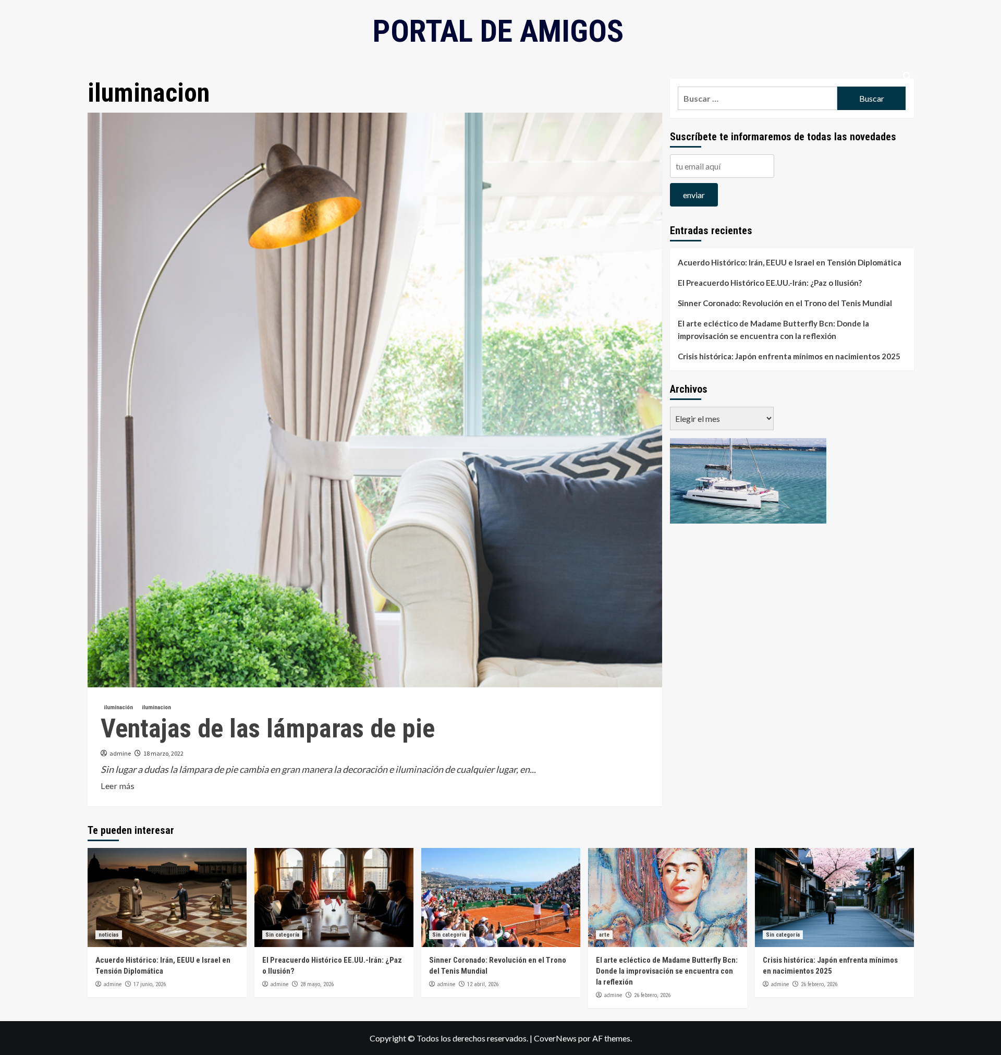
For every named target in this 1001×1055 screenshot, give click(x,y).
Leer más (118, 786)
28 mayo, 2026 (317, 984)
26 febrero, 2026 (652, 995)
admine (120, 753)
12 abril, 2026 (482, 984)
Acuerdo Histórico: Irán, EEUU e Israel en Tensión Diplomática (789, 262)
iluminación (118, 707)
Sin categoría (282, 934)
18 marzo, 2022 (163, 753)
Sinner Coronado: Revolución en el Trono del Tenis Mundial (785, 303)
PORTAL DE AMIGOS (498, 31)
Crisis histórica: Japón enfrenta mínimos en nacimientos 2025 (789, 356)
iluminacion (156, 707)
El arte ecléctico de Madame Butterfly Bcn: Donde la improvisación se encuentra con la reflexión (773, 330)
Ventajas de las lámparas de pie (268, 728)
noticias (109, 934)
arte (604, 934)
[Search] (907, 76)
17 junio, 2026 (149, 984)
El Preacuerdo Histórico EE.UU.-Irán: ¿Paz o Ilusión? (770, 282)
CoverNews (555, 1038)
